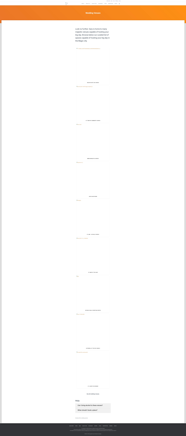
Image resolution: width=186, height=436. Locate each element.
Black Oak (78, 65)
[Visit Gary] (67, 3)
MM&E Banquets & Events (93, 139)
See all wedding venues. (93, 394)
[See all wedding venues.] (93, 391)
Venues (103, 65)
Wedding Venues (106, 65)
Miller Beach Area (91, 292)
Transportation (110, 3)
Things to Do (88, 3)
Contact (116, 3)
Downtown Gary (79, 330)
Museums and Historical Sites (93, 65)
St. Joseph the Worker (93, 367)
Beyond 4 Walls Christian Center (93, 291)
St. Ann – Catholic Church (93, 215)
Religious (100, 65)
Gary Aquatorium (93, 177)
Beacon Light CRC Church (93, 63)
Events (83, 3)
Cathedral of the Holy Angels (93, 329)
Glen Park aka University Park (86, 368)
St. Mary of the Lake (93, 253)
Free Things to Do (82, 65)
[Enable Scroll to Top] (184, 434)
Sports (105, 3)
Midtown (92, 330)
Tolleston (93, 141)
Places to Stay (94, 3)
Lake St (87, 292)
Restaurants (100, 3)
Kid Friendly (87, 65)
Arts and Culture (88, 141)
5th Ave (85, 141)
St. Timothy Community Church (93, 101)
